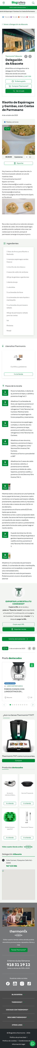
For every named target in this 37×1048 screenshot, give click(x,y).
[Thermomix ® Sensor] (27, 817)
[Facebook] (8, 983)
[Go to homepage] (18, 3)
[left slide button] (4, 705)
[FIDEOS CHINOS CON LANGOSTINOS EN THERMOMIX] (18, 672)
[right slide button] (33, 705)
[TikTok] (29, 983)
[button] (33, 3)
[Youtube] (15, 983)
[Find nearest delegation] (3, 3)
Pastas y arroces (10, 683)
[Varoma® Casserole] (27, 783)
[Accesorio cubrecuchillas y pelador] (10, 783)
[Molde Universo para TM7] (10, 817)
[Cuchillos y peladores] (18, 358)
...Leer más (27, 76)
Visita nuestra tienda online (17, 7)
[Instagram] (22, 983)
